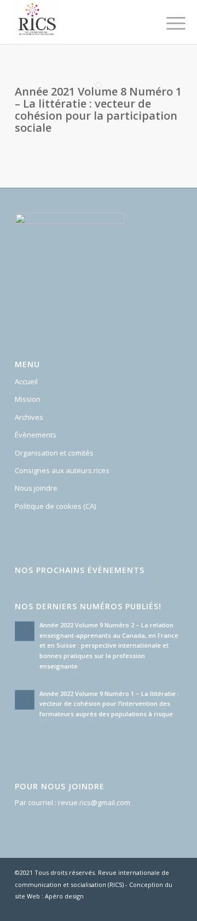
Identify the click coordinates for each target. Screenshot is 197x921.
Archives (29, 417)
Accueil (26, 381)
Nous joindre (36, 488)
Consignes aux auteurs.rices (62, 470)
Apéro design (64, 896)
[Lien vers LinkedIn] (174, 907)
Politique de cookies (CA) (55, 506)
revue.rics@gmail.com (94, 802)
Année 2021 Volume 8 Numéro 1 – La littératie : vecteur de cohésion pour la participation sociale (98, 109)
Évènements (35, 435)
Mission (27, 399)
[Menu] (167, 23)
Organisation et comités (54, 453)
